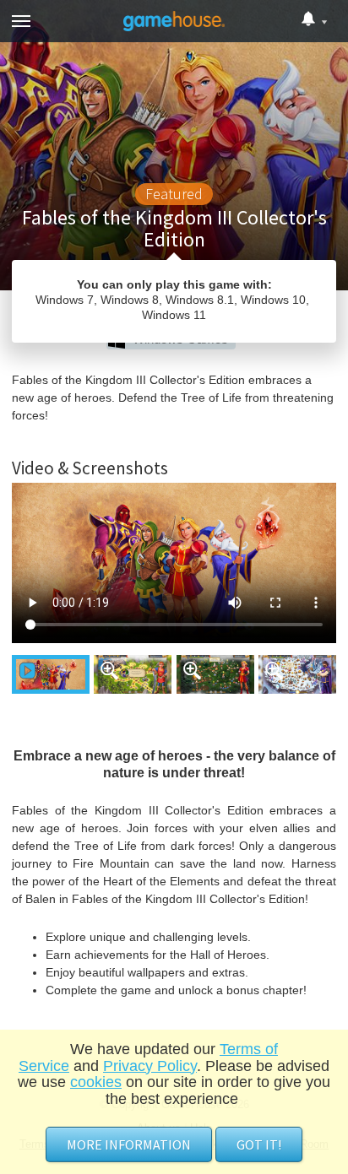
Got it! (259, 1144)
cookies (96, 1082)
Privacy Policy (150, 1066)
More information (129, 1144)
